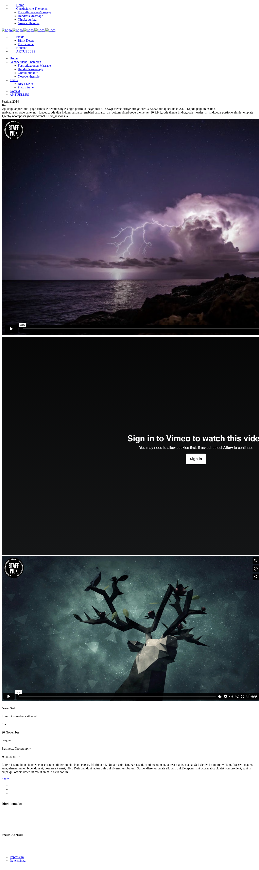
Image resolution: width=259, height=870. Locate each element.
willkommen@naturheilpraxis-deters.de (35, 815)
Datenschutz (17, 860)
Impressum (17, 857)
